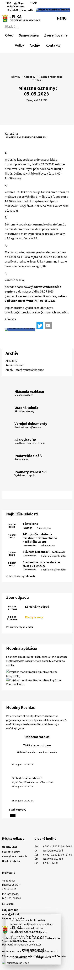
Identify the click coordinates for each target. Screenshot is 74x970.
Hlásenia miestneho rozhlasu (26, 137)
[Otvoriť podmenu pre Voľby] (22, 45)
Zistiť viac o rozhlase (37, 745)
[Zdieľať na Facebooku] (20, 329)
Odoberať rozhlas (37, 737)
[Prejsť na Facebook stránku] (53, 10)
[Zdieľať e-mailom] (48, 325)
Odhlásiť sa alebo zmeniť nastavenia (37, 752)
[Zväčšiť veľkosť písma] (36, 6)
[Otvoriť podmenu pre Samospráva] (37, 35)
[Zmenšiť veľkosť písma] (28, 6)
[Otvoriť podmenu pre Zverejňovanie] (66, 35)
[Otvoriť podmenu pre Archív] (38, 45)
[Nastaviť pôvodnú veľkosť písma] (32, 6)
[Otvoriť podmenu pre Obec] (12, 35)
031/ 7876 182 (10, 910)
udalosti (30, 576)
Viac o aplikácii (15, 684)
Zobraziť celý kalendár (19, 627)
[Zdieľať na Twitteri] (39, 325)
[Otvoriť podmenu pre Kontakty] (57, 45)
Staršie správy (17, 809)
